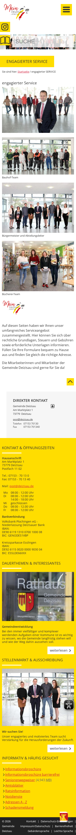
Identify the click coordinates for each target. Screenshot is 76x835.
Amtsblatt (5, 40)
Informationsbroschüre (23, 769)
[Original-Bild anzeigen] (38, 131)
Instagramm (5, 27)
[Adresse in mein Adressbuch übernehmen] (53, 406)
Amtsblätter (14, 785)
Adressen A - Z (16, 802)
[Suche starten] (66, 41)
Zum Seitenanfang (70, 379)
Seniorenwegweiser (20, 780)
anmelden (71, 42)
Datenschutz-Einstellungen (57, 821)
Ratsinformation (17, 791)
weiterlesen (58, 650)
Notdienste (13, 796)
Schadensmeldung (19, 807)
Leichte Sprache (63, 831)
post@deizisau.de (23, 419)
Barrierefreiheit (64, 826)
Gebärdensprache (38, 831)
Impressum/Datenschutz (35, 826)
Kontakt (31, 821)
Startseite (19, 14)
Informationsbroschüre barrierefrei (32, 774)
